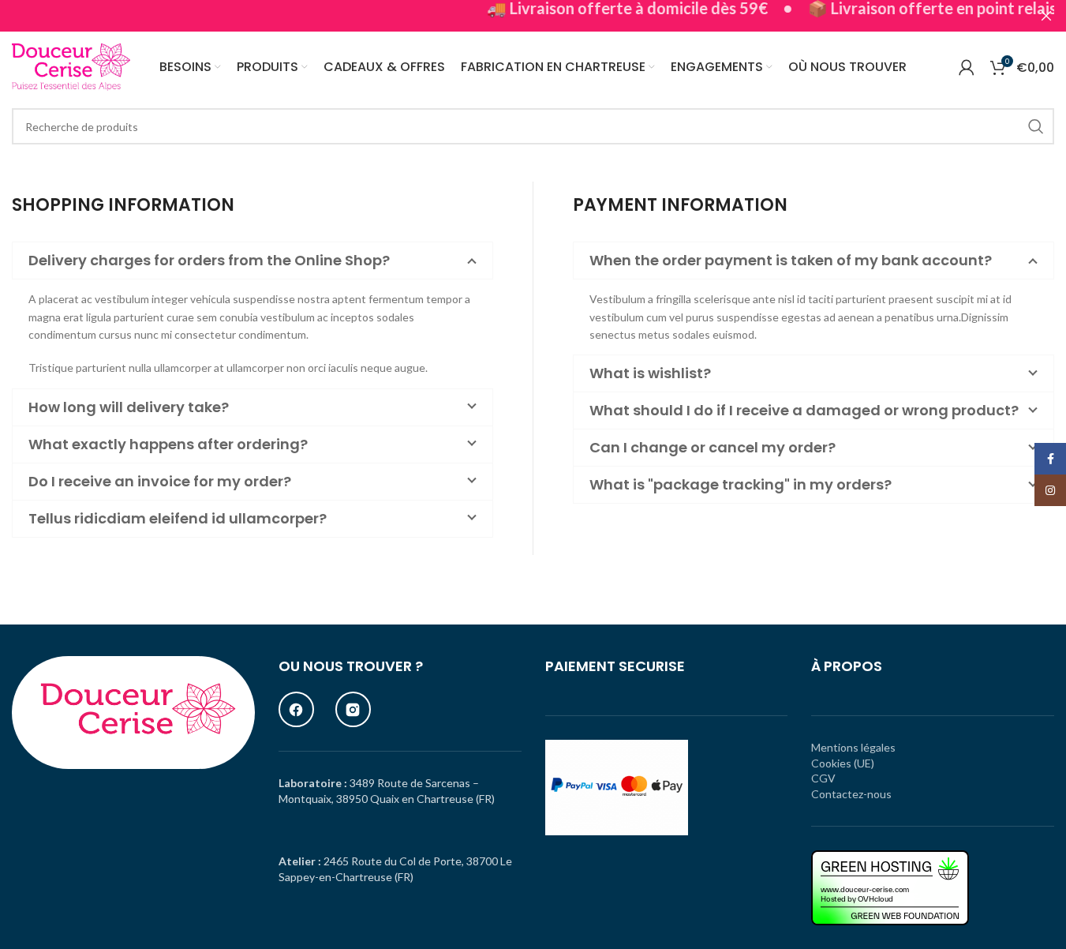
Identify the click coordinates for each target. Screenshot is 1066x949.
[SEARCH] (1036, 126)
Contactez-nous (851, 794)
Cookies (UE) (842, 763)
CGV (823, 778)
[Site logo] (71, 66)
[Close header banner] (1046, 16)
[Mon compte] (966, 67)
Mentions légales (853, 747)
